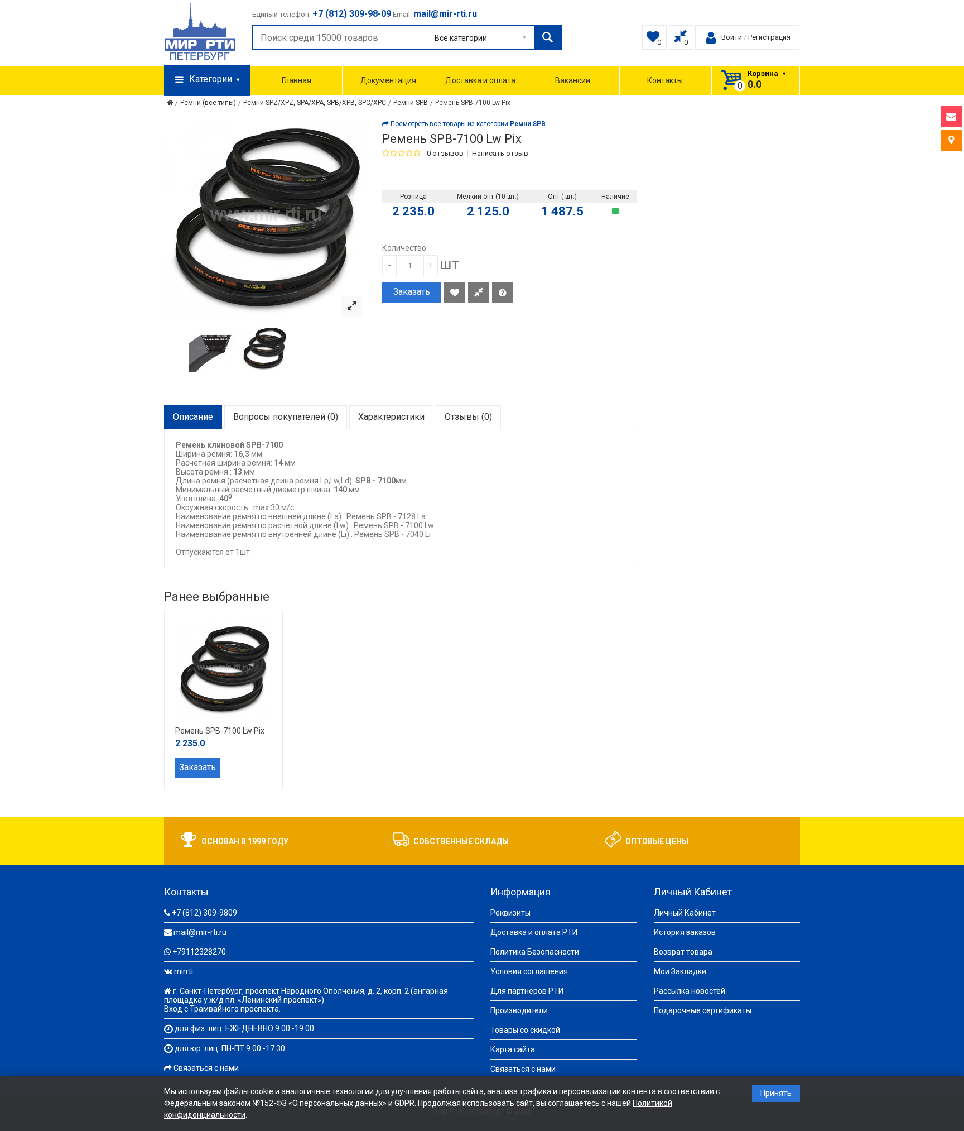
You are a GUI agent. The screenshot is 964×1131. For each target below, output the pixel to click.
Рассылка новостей (689, 990)
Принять (776, 1093)
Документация (388, 80)
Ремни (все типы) (208, 103)
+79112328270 (199, 951)
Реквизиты (510, 912)
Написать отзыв (500, 153)
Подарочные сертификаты (702, 1010)
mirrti (183, 971)
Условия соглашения (529, 971)
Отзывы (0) (468, 416)
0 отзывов (445, 153)
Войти (731, 37)
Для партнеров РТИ (526, 990)
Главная (296, 80)
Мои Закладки (680, 971)
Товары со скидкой (525, 1029)
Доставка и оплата (480, 80)
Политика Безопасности (534, 951)
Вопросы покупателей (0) (285, 416)
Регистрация (769, 37)
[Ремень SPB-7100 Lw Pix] (351, 306)
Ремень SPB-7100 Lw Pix (472, 103)
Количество (404, 247)
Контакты (665, 80)
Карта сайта (512, 1049)
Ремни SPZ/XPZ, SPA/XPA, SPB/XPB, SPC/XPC (314, 103)
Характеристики (391, 416)
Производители (519, 1010)
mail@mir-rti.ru (199, 932)
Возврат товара (683, 951)
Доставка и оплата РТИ (533, 932)
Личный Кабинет (685, 912)
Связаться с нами (206, 1067)
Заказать (411, 291)
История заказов (685, 932)
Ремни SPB (410, 103)
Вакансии (572, 80)
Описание (193, 416)
